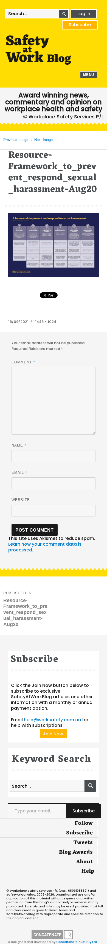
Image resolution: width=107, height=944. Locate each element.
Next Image (43, 139)
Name (19, 445)
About (84, 862)
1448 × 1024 (45, 321)
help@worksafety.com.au (52, 720)
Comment (23, 362)
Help (87, 871)
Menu (88, 75)
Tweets (83, 843)
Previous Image (15, 139)
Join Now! (53, 734)
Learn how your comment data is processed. (44, 547)
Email (19, 472)
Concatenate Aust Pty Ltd (76, 942)
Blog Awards (76, 852)
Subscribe (80, 24)
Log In (83, 13)
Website (21, 500)
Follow (84, 823)
